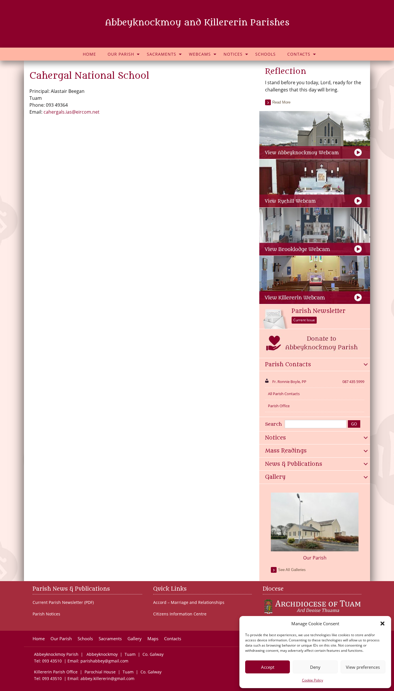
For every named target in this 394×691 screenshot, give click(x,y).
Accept (267, 667)
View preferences (363, 667)
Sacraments (161, 54)
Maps (152, 638)
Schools (265, 54)
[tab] (314, 364)
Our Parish (121, 54)
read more (281, 102)
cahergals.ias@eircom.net (72, 112)
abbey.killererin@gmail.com (108, 678)
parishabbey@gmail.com (104, 661)
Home (89, 54)
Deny (315, 667)
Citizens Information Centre (180, 614)
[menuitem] (89, 54)
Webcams (200, 54)
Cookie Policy (312, 680)
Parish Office (279, 405)
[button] (382, 623)
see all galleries (292, 570)
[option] (315, 527)
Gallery (134, 638)
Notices (233, 54)
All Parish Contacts (284, 393)
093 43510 (52, 661)
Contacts (298, 54)
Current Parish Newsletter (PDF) (63, 602)
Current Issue (304, 320)
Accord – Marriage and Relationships (188, 602)
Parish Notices (46, 614)
